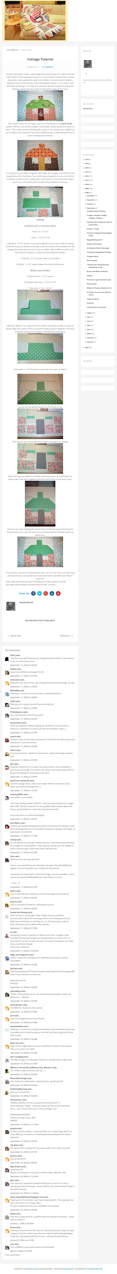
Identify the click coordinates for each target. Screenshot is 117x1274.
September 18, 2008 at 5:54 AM (23, 1001)
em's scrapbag (16, 1057)
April (89, 329)
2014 (87, 168)
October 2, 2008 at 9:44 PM (21, 1223)
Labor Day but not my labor (96, 307)
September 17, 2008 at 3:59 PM (23, 708)
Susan (13, 736)
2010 (87, 184)
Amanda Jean (16, 1005)
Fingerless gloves (93, 299)
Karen (13, 891)
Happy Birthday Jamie (94, 240)
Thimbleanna (16, 712)
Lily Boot (14, 1145)
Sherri (13, 750)
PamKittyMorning (18, 1089)
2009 (87, 188)
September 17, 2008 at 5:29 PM (23, 777)
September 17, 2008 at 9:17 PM (23, 928)
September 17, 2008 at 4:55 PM (23, 760)
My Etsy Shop (88, 108)
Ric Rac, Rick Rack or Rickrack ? (97, 271)
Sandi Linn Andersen (19, 780)
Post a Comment (12, 1255)
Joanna (13, 901)
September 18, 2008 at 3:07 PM (23, 1152)
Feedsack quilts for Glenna (96, 211)
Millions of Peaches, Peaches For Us (99, 288)
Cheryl (13, 839)
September (91, 208)
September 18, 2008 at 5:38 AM (23, 987)
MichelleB (14, 690)
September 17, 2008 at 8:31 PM (23, 852)
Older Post (65, 635)
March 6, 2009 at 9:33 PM (21, 1251)
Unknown (14, 680)
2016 (87, 159)
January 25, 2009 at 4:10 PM (22, 1240)
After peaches (92, 284)
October (90, 204)
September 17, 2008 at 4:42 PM (23, 746)
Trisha (13, 669)
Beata (13, 1213)
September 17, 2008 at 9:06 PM (23, 908)
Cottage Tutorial (92, 256)
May (88, 325)
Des (12, 764)
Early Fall (90, 303)
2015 (87, 163)
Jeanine (13, 1156)
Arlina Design (68, 1269)
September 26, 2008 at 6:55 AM (23, 1210)
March (89, 333)
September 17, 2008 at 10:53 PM (24, 951)
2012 (87, 176)
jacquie (13, 1128)
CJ (11, 932)
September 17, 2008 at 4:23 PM (23, 719)
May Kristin (15, 1166)
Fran (12, 856)
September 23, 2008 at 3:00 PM (23, 1162)
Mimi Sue (14, 1043)
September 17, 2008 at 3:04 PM (23, 665)
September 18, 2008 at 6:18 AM (23, 1011)
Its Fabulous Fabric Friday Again (98, 248)
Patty (12, 655)
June (88, 321)
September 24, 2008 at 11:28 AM (24, 1193)
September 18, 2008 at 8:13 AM (23, 1063)
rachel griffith (16, 794)
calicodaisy (15, 991)
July (88, 317)
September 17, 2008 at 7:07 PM (23, 790)
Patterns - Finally (93, 229)
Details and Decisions (94, 244)
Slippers (90, 275)
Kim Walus (15, 823)
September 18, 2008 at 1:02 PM (23, 1141)
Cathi (12, 701)
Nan (12, 1180)
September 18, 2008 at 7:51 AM (23, 1053)
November (90, 200)
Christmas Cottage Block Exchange (99, 252)
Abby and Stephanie (19, 954)
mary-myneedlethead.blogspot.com (26, 1197)
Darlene (14, 968)
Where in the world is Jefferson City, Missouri (31, 1067)
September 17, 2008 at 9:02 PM (23, 898)
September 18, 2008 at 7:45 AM (23, 1039)
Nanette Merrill (26, 602)
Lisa (12, 1015)
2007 (87, 347)
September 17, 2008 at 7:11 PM (23, 836)
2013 (87, 172)
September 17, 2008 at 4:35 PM (23, 732)
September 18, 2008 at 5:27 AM (23, 964)
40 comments (48, 67)
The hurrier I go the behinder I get (99, 280)
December (90, 196)
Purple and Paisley (18, 912)
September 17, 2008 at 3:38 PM (23, 686)
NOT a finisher (92, 260)
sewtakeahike (16, 1026)
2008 (87, 193)
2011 (87, 180)
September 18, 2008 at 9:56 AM (23, 1096)
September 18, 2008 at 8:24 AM (23, 1085)
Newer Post (16, 635)
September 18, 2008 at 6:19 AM (23, 1022)
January (90, 342)
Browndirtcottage (18, 1078)
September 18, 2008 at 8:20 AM (23, 1074)
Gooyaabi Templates (95, 1269)
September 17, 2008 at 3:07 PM (23, 676)
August (89, 313)
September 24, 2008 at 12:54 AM (24, 1176)
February (90, 338)
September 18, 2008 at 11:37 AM (24, 1124)
